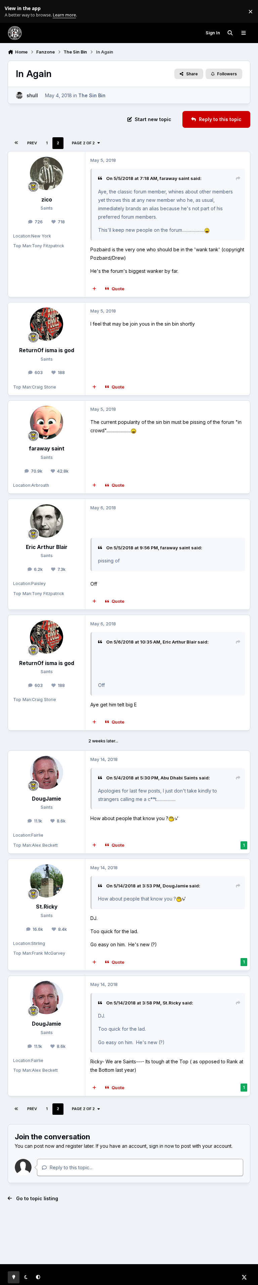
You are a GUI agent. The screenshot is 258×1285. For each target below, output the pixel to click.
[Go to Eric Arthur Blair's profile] (46, 521)
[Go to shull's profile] (19, 95)
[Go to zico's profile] (46, 173)
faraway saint (174, 178)
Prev (32, 143)
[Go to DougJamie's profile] (46, 772)
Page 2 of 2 (83, 143)
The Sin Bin (91, 95)
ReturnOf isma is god (46, 350)
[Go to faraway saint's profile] (46, 422)
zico (46, 199)
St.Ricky (46, 907)
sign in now (161, 1146)
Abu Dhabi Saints (179, 777)
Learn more (13, 11)
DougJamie (46, 799)
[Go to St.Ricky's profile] (46, 880)
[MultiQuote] (94, 288)
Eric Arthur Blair (47, 547)
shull (32, 95)
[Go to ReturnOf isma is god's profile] (46, 324)
